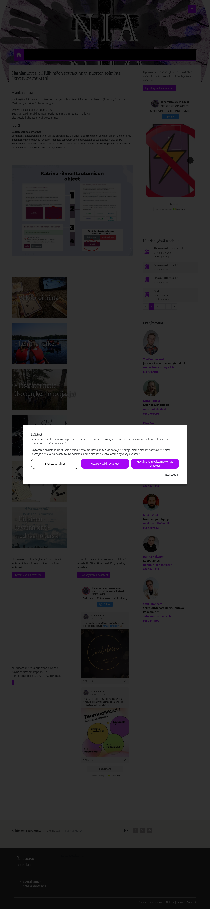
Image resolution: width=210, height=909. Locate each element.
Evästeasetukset (55, 463)
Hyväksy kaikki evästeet (105, 463)
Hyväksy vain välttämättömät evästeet (155, 463)
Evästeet (172, 474)
